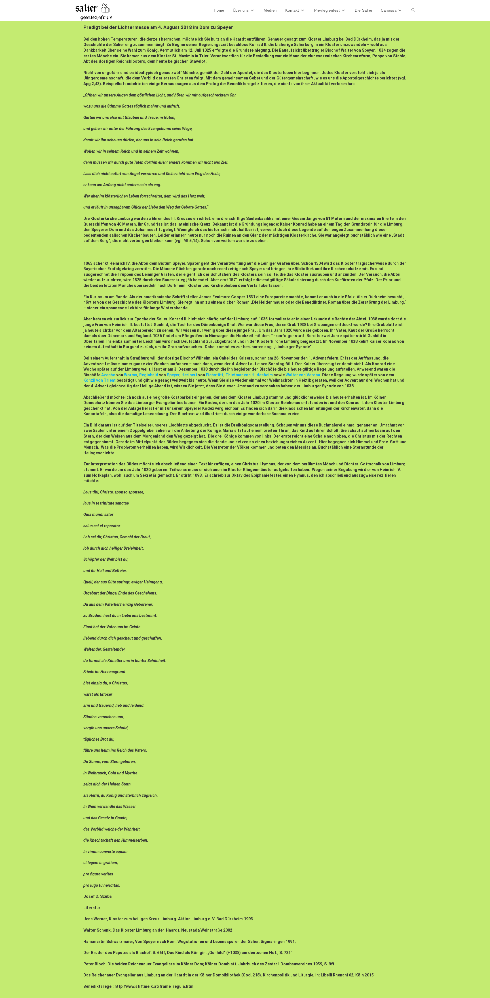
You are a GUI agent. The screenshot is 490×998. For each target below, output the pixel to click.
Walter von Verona (303, 375)
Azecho (108, 375)
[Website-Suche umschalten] (413, 10)
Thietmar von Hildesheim (249, 375)
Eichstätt (214, 375)
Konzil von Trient (99, 380)
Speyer (173, 375)
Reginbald (148, 375)
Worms (130, 375)
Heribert (189, 375)
